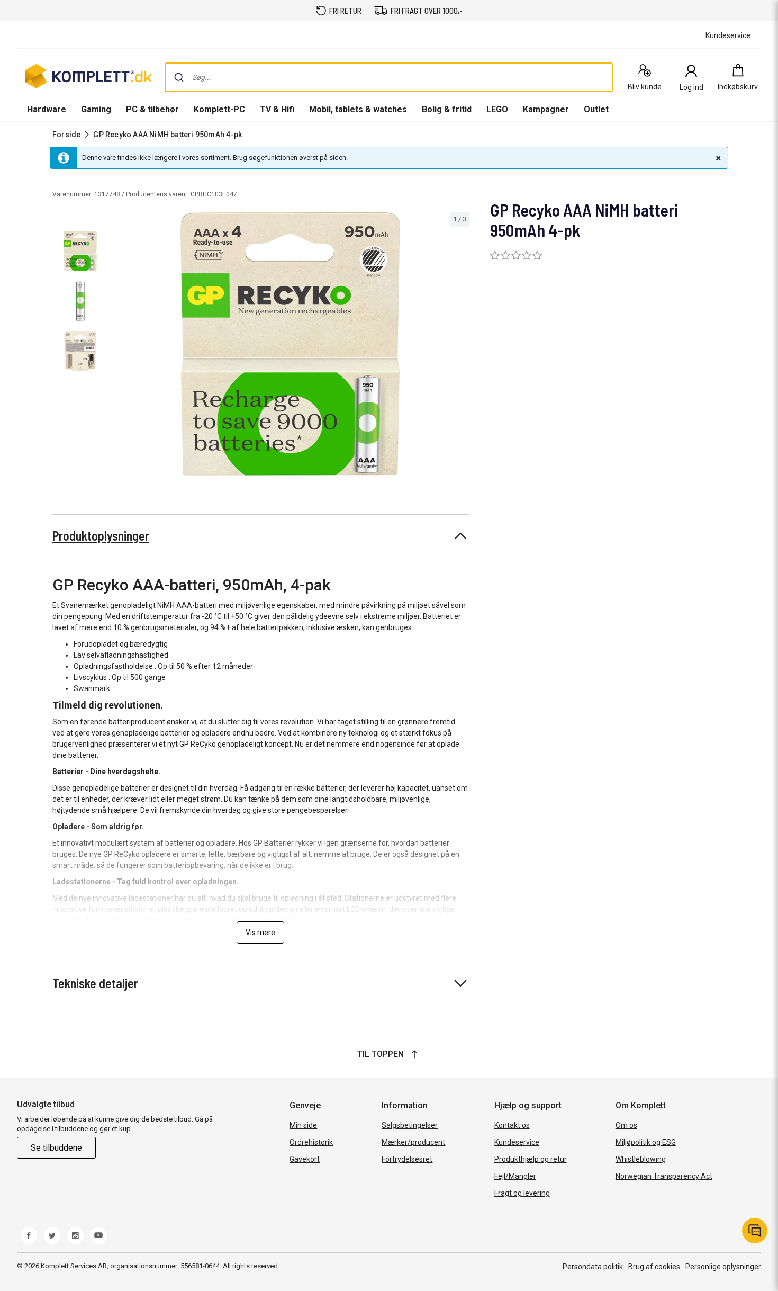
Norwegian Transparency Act (664, 1176)
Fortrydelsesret (407, 1159)
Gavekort (305, 1159)
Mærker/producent (413, 1142)
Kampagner (546, 109)
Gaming (96, 109)
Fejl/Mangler (515, 1176)
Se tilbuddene (56, 1148)
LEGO (497, 109)
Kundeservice (516, 1142)
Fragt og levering (522, 1193)
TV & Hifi (277, 109)
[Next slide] (459, 345)
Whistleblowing (641, 1159)
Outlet (596, 109)
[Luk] (717, 157)
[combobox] (389, 77)
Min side (303, 1125)
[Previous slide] (120, 345)
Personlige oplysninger (723, 1266)
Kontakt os (512, 1125)
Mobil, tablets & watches (358, 109)
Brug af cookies (654, 1266)
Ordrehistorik (311, 1142)
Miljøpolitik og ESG (646, 1142)
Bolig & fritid (447, 109)
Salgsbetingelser (410, 1125)
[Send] (179, 77)
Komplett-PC (219, 109)
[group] (290, 344)
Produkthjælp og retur (530, 1159)
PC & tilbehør (152, 109)
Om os (626, 1125)
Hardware (46, 109)
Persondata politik (593, 1266)
